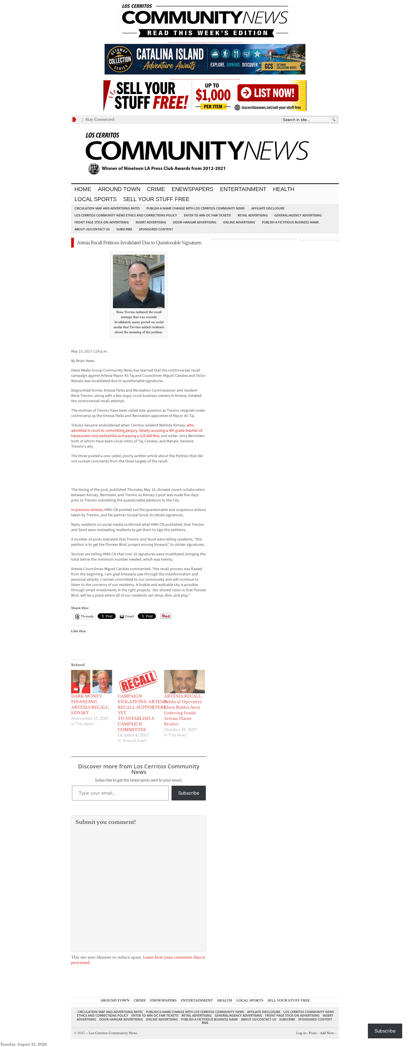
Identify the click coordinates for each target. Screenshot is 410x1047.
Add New (327, 1033)
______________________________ (205, 40)
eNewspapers (192, 189)
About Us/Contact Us (92, 229)
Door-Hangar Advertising (194, 222)
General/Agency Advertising (298, 215)
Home (82, 189)
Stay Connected (99, 119)
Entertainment (243, 189)
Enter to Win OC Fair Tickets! (207, 215)
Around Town (119, 189)
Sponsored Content (156, 229)
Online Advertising (239, 222)
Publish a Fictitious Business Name (290, 222)
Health (283, 189)
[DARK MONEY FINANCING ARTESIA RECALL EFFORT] (91, 681)
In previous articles (87, 510)
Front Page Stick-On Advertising (101, 222)
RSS (205, 1022)
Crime (156, 189)
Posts (313, 1033)
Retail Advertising (253, 215)
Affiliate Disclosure (267, 208)
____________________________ (205, 77)
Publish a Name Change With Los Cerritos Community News (195, 208)
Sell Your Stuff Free (156, 199)
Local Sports (95, 199)
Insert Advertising (151, 222)
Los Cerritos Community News (111, 1033)
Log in (301, 1033)
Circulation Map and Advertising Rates (107, 208)
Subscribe (124, 229)
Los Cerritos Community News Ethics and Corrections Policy (125, 215)
